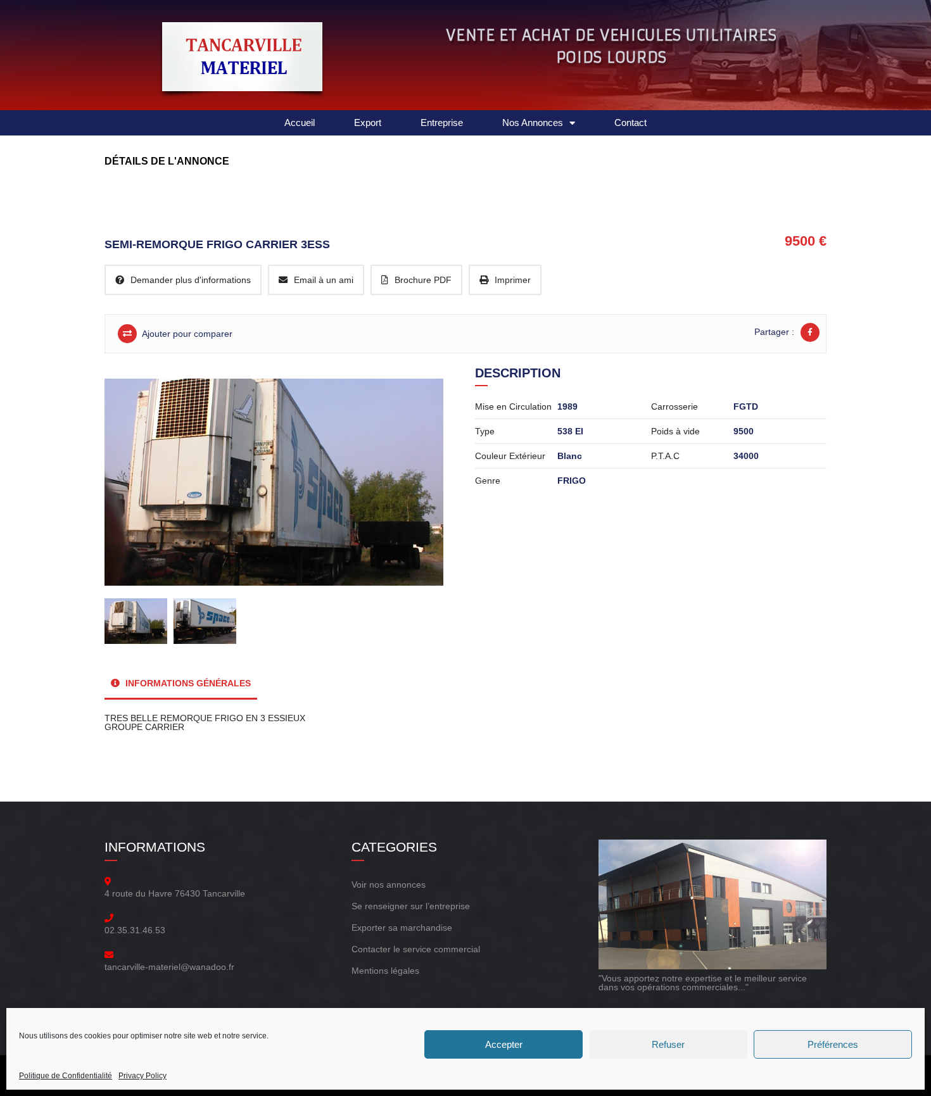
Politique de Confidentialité (65, 1075)
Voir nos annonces (389, 884)
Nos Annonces (532, 122)
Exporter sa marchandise (402, 928)
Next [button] (422, 475)
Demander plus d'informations (190, 280)
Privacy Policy (142, 1075)
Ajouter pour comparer (186, 334)
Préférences (833, 1044)
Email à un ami (323, 280)
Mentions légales (385, 971)
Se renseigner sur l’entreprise (411, 906)
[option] (277, 482)
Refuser (668, 1044)
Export (367, 122)
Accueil (299, 122)
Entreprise (442, 122)
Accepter (503, 1044)
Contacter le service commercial (416, 949)
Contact (630, 122)
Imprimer (513, 280)
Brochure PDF (423, 280)
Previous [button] (131, 475)
